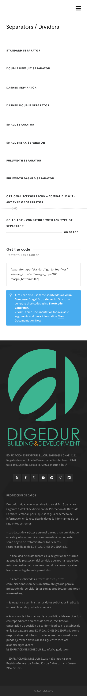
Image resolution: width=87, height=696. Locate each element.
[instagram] (60, 478)
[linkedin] (69, 478)
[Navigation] (78, 8)
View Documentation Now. (39, 318)
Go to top (71, 232)
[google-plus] (34, 478)
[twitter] (17, 478)
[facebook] (26, 478)
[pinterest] (52, 478)
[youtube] (43, 478)
